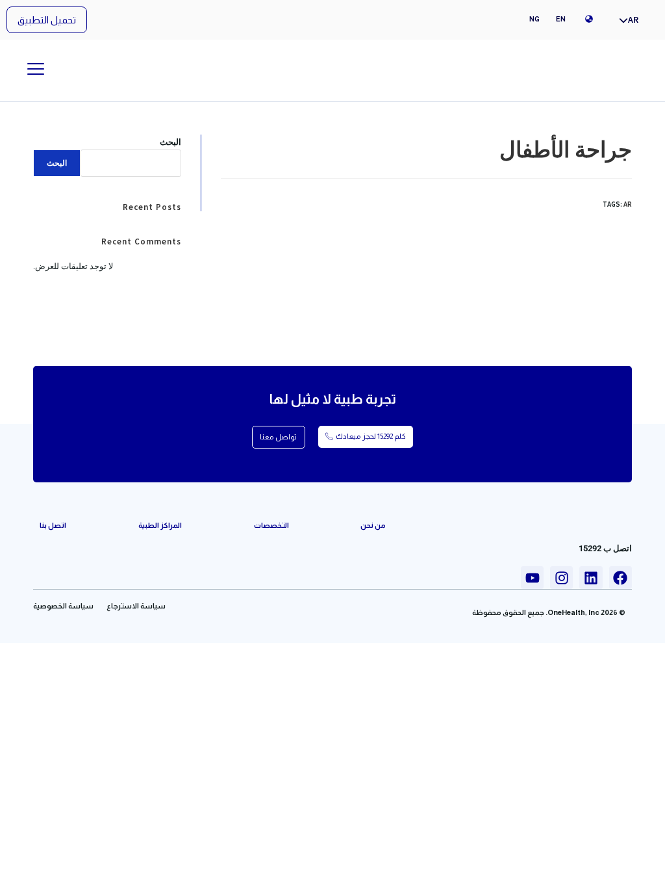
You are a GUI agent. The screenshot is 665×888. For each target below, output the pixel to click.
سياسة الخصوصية (63, 606)
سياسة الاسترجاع (136, 606)
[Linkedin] (590, 577)
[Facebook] (620, 577)
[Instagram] (561, 577)
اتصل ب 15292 (605, 548)
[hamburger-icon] (35, 70)
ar (627, 204)
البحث (170, 142)
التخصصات (271, 525)
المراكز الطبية (160, 525)
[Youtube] (532, 577)
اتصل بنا (53, 525)
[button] (46, 20)
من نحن (373, 525)
